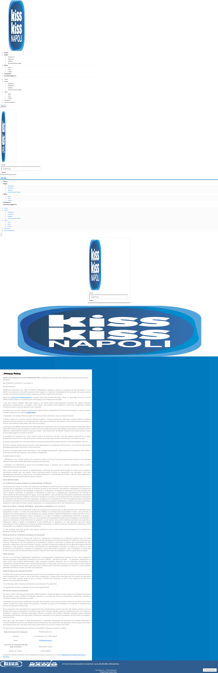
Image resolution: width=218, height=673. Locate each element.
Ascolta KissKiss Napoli (14, 63)
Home (6, 53)
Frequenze (7, 74)
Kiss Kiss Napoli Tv (10, 76)
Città (9, 69)
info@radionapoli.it (45, 640)
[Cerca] (3, 172)
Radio (6, 55)
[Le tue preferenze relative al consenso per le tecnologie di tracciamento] (210, 670)
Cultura (10, 71)
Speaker (10, 61)
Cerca (3, 165)
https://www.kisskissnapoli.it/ (21, 397)
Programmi (11, 57)
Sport (9, 67)
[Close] (8, 174)
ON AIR (3, 178)
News (6, 65)
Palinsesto (11, 59)
